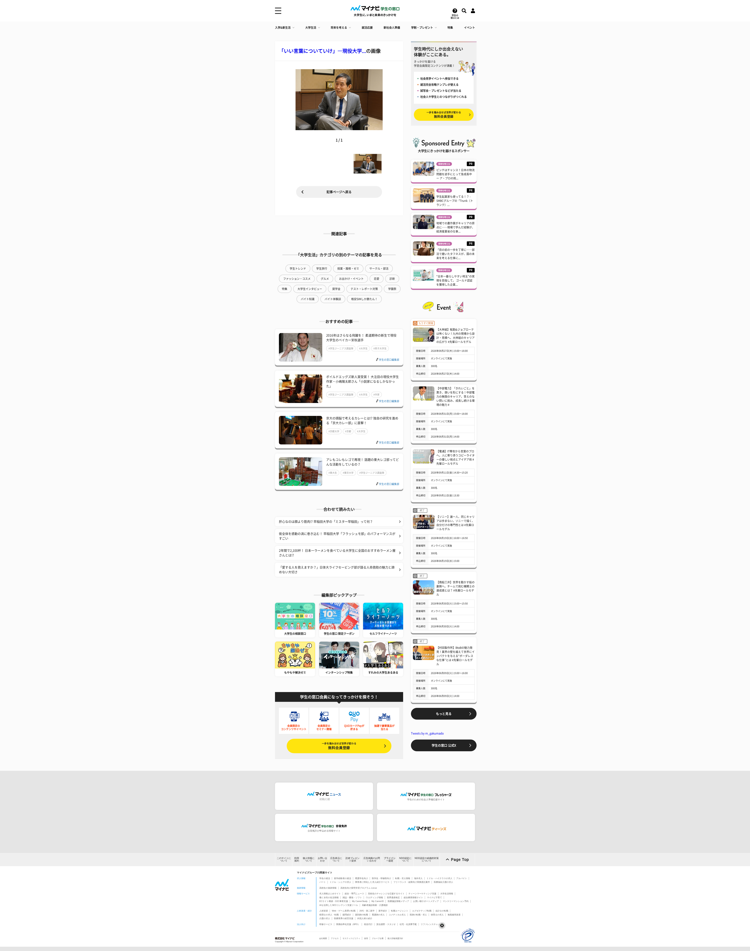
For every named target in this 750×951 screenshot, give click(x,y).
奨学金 (336, 288)
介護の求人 (324, 918)
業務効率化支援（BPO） (348, 924)
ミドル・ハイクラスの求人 (439, 878)
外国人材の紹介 (364, 918)
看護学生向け (361, 878)
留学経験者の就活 (342, 878)
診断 (392, 278)
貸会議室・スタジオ (386, 924)
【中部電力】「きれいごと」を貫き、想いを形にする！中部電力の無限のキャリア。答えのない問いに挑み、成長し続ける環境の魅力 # (455, 396)
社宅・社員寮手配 (408, 924)
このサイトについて (284, 859)
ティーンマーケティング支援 (422, 893)
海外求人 (418, 878)
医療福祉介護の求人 (443, 882)
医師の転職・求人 (418, 914)
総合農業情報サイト (413, 897)
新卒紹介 (383, 911)
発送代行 (368, 924)
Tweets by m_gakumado (427, 733)
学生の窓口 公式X (444, 745)
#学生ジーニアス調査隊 (341, 348)
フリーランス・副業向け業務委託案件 (411, 882)
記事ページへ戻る (339, 191)
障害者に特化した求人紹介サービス (372, 882)
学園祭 (392, 288)
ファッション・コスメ (297, 278)
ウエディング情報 (374, 897)
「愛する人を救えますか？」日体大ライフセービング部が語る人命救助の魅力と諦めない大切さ (337, 570)
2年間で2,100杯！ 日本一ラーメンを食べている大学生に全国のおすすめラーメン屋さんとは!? (337, 553)
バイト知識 (307, 299)
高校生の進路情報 (328, 888)
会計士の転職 (441, 911)
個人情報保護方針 (395, 938)
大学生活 (310, 27)
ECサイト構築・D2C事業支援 (333, 901)
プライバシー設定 (390, 859)
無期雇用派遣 (454, 914)
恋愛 (376, 278)
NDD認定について (405, 859)
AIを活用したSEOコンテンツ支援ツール (338, 905)
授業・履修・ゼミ (348, 268)
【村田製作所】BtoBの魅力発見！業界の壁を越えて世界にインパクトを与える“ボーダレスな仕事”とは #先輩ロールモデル (455, 655)
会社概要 (323, 938)
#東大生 (333, 473)
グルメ (325, 278)
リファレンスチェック (431, 924)
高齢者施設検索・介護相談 (375, 905)
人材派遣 (323, 911)
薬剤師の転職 (361, 914)
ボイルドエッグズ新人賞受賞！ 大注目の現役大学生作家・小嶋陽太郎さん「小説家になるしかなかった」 (362, 381)
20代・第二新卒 (367, 911)
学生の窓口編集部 (389, 359)
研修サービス (325, 924)
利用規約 (296, 859)
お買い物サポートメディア (426, 901)
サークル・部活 (378, 268)
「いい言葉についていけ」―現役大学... (322, 50)
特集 (450, 27)
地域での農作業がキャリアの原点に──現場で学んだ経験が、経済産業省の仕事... (455, 227)
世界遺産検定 (393, 897)
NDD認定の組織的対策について (427, 859)
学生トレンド (298, 268)
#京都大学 (334, 431)
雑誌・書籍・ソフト (352, 897)
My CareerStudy (360, 901)
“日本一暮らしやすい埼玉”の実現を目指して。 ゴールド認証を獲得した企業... (455, 280)
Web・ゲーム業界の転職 (343, 911)
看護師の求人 (378, 914)
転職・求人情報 (402, 878)
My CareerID (377, 901)
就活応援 (367, 27)
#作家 (376, 394)
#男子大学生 (380, 348)
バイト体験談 (333, 299)
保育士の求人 (437, 914)
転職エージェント (399, 911)
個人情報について (308, 859)
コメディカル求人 (397, 914)
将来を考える (339, 27)
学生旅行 (321, 268)
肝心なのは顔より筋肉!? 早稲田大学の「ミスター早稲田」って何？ (326, 521)
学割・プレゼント (422, 27)
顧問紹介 (347, 914)
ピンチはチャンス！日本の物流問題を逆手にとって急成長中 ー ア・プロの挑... (455, 174)
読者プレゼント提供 (353, 859)
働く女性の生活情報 (329, 897)
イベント (469, 27)
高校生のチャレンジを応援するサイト (386, 893)
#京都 (348, 431)
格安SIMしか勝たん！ (364, 299)
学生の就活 (324, 878)
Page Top (460, 859)
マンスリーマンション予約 (456, 901)
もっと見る (444, 713)
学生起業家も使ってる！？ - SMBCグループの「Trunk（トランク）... (454, 200)
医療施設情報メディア (398, 901)
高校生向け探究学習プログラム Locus (358, 888)
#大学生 (363, 348)
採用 (366, 938)
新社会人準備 (392, 27)
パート (322, 882)
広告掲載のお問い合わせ (371, 859)
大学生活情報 (446, 893)
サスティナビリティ (351, 938)
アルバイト (461, 878)
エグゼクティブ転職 (421, 911)
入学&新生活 (283, 27)
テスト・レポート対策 (364, 288)
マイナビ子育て (434, 897)
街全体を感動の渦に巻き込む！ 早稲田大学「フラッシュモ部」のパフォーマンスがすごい (337, 536)
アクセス (335, 938)
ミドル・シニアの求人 (340, 882)
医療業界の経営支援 (343, 918)
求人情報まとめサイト (330, 893)
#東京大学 (348, 473)
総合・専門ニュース (354, 893)
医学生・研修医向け (381, 878)
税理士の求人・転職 (329, 914)
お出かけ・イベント (351, 278)
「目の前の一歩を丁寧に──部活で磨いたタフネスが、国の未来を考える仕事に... (455, 253)
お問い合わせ (322, 859)
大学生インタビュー (309, 288)
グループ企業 (378, 938)
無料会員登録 (339, 746)
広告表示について (336, 859)
